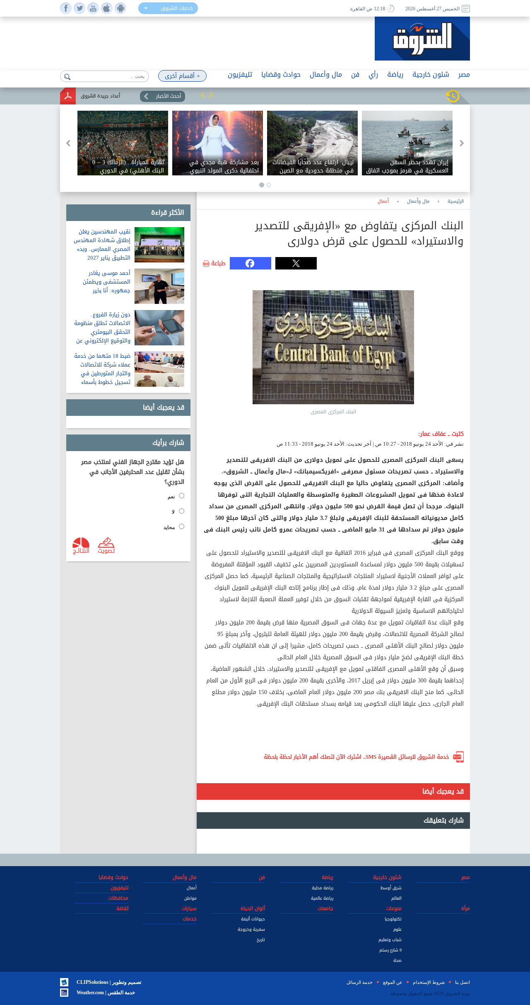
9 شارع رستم (390, 950)
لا (173, 512)
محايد (169, 527)
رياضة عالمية (322, 898)
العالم (396, 898)
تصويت (106, 550)
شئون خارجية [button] (430, 74)
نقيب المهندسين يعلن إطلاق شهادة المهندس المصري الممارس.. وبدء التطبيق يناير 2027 (102, 244)
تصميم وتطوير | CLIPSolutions (109, 982)
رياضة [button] (395, 74)
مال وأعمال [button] (326, 74)
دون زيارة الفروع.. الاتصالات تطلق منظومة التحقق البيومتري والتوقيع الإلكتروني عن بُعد (102, 331)
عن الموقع (392, 982)
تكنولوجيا (393, 919)
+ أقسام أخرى (182, 76)
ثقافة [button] (122, 908)
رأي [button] (373, 74)
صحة (397, 960)
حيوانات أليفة (253, 919)
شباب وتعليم (390, 940)
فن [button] (355, 74)
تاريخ (261, 940)
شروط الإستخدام (429, 982)
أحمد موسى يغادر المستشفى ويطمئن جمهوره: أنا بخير (106, 282)
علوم (397, 929)
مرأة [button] (465, 908)
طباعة (218, 264)
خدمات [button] (190, 918)
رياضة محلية (322, 888)
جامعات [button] (325, 908)
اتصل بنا (462, 982)
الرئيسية (456, 201)
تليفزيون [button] (240, 74)
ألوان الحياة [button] (253, 908)
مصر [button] (464, 74)
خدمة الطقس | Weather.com (106, 992)
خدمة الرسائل (360, 982)
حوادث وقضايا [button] (281, 74)
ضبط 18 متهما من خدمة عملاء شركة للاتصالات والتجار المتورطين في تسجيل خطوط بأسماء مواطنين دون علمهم (102, 373)
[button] (203, 95)
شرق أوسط (391, 888)
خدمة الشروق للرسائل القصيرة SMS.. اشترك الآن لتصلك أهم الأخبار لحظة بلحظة (356, 757)
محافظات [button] (118, 898)
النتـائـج (81, 550)
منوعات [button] (394, 908)
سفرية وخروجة (251, 929)
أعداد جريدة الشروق (100, 96)
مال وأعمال (418, 201)
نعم (171, 497)
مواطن (190, 898)
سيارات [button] (189, 908)
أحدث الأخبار (168, 96)
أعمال (383, 201)
